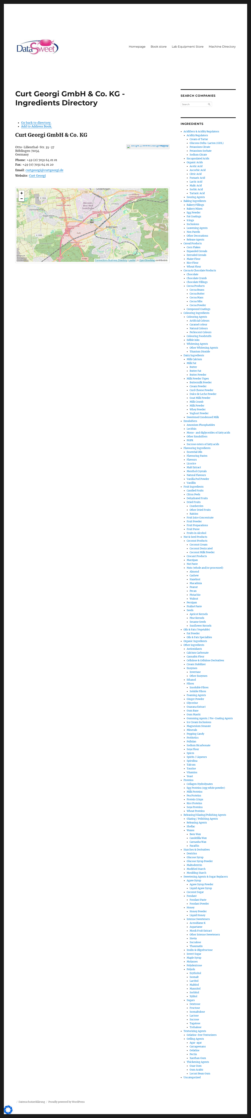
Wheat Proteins (196, 811)
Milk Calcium (194, 359)
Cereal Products (193, 243)
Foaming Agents (196, 695)
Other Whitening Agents (204, 347)
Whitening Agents (197, 343)
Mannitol (195, 988)
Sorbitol (194, 992)
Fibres (190, 683)
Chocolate (192, 274)
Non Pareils (193, 231)
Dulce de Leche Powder (203, 394)
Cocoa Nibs (196, 301)
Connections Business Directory (111, 260)
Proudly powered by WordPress (66, 1101)
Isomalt (194, 977)
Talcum (191, 764)
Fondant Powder (199, 903)
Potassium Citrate (200, 147)
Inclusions (193, 224)
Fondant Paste (198, 899)
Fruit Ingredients (194, 486)
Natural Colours (199, 328)
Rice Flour (192, 262)
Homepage (137, 46)
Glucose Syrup (195, 857)
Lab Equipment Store (188, 46)
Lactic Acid (196, 181)
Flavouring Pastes (197, 455)
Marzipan (192, 560)
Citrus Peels (193, 494)
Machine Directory (222, 46)
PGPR (190, 440)
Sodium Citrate (198, 154)
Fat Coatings (194, 216)
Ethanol (191, 679)
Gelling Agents (195, 1038)
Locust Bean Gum (200, 1073)
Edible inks (193, 340)
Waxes (190, 830)
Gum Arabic (196, 1069)
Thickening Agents (198, 1062)
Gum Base (192, 710)
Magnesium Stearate (199, 726)
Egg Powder (193, 212)
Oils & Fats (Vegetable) (197, 629)
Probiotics (193, 737)
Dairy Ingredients (194, 355)
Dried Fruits (194, 502)
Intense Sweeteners (198, 919)
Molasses (192, 961)
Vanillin (191, 482)
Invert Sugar (194, 953)
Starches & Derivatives (197, 849)
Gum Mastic (194, 714)
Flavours (192, 459)
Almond (194, 571)
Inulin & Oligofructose (200, 950)
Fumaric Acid (197, 177)
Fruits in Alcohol (196, 533)
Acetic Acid (196, 166)
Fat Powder (193, 633)
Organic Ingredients (195, 641)
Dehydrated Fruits (197, 498)
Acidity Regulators (197, 135)
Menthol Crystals (197, 471)
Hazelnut (195, 579)
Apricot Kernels (199, 614)
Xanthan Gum (198, 1058)
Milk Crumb (196, 401)
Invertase (195, 672)
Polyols (191, 969)
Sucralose (195, 942)
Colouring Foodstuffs (199, 336)
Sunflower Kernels (200, 625)
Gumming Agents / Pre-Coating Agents (210, 718)
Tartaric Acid (197, 193)
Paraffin (194, 845)
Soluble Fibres (198, 691)
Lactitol (194, 981)
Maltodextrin (194, 865)
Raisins (194, 513)
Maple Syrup (194, 957)
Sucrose (194, 1019)
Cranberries (196, 506)
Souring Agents (196, 197)
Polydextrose (194, 965)
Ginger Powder (195, 699)
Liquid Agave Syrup (201, 888)
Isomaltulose (197, 1011)
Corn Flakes (193, 247)
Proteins (188, 780)
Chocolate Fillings (197, 282)
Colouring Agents (197, 316)
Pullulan (191, 741)
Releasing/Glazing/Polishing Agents (205, 814)
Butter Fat (195, 370)
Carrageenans (198, 1046)
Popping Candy (195, 733)
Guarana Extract (196, 706)
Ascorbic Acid (198, 170)
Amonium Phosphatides (201, 425)
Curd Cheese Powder (201, 390)
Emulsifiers (190, 421)
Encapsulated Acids (198, 158)
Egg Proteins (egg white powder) (206, 787)
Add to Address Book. (36, 126)
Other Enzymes (198, 675)
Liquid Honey (197, 915)
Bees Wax (195, 834)
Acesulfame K (197, 923)
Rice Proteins (194, 803)
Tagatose (195, 1023)
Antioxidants (194, 648)
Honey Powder (198, 911)
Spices (190, 753)
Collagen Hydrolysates (200, 784)
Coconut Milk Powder (202, 552)
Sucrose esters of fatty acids (203, 444)
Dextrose (195, 1004)
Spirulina (192, 760)
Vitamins (192, 772)
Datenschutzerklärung (32, 1101)
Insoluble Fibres (199, 687)
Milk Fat (191, 363)
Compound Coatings (198, 309)
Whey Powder (198, 409)
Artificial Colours (199, 320)
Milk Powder (197, 405)
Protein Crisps (195, 799)
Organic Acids (195, 162)
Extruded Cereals (196, 255)
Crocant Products (197, 556)
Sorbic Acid (196, 189)
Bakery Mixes (194, 208)
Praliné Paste (194, 606)
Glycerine (192, 703)
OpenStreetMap (147, 260)
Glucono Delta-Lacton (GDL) (207, 143)
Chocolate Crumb (197, 278)
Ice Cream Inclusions (199, 722)
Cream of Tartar (199, 139)
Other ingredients (194, 645)
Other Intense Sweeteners (205, 934)
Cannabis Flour (195, 656)
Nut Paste (192, 564)
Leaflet (132, 260)
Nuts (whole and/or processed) (205, 567)
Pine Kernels (197, 618)
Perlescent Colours (200, 332)
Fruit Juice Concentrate (200, 517)
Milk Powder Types (198, 378)
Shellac (191, 826)
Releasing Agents (197, 822)
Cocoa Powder (198, 305)
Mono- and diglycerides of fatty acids (208, 432)
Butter (193, 367)
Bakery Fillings (195, 204)
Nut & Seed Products (195, 537)
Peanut (194, 587)
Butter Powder (198, 374)
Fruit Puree (193, 529)
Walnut (194, 598)
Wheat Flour (194, 266)
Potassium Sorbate (200, 150)
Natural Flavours (196, 475)
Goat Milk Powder (200, 398)
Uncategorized (192, 1077)
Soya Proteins (195, 807)
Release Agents (195, 239)
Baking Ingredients (195, 201)
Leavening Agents (197, 228)
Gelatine (194, 1050)
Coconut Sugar (195, 892)
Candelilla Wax (198, 838)
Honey (190, 907)
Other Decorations (197, 235)
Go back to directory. (36, 122)
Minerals (192, 730)
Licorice (191, 463)
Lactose (194, 1015)
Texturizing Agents (195, 1031)
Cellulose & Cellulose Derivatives (205, 660)
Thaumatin (196, 946)
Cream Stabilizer (196, 664)
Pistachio (195, 594)
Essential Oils (194, 452)
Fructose (195, 1008)
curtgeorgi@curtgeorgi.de (44, 170)
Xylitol (193, 996)
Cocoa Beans (197, 289)
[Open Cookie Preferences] (8, 1113)
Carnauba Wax (198, 842)
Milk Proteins (194, 791)
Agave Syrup (194, 880)
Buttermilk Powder (201, 382)
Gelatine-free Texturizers (202, 1035)
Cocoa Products (196, 286)
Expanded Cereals (197, 251)
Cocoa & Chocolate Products (200, 270)
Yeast (190, 776)
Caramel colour (198, 324)
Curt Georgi (37, 175)
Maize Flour (193, 259)
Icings (190, 220)
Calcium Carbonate (198, 652)
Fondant (192, 896)
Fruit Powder (194, 521)
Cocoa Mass (196, 297)
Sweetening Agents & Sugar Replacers (206, 876)
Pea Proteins (194, 795)
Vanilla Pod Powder (198, 479)
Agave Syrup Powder (201, 884)
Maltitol (194, 984)
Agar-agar (196, 1042)
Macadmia (196, 583)
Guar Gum (196, 1065)
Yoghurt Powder (199, 413)
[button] (92, 221)
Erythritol (195, 973)
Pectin (193, 1054)
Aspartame (196, 926)
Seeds (190, 610)
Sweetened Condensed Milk (203, 417)
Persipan (192, 602)
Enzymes (192, 668)
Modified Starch (196, 869)
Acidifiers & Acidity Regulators (201, 131)
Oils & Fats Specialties (199, 637)
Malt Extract (194, 467)
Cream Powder (198, 386)
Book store (159, 46)
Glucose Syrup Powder (200, 861)
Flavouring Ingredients (197, 448)
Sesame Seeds (198, 621)
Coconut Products (197, 540)
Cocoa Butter (197, 293)
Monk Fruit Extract (201, 930)
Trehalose (195, 1027)
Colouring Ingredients (196, 313)
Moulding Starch (196, 872)
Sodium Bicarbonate (198, 745)
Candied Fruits (195, 490)
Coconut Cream (198, 544)
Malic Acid (196, 185)
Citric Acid (196, 174)
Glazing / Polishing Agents (202, 818)
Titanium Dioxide (200, 351)
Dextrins (192, 853)
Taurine (191, 768)
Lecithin (191, 428)
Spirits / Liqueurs (197, 757)
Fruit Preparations (197, 525)
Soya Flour (193, 749)
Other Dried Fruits (200, 509)
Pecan (193, 591)
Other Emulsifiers (197, 436)
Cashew (194, 575)
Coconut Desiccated (201, 548)
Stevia (193, 938)
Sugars (191, 1000)
